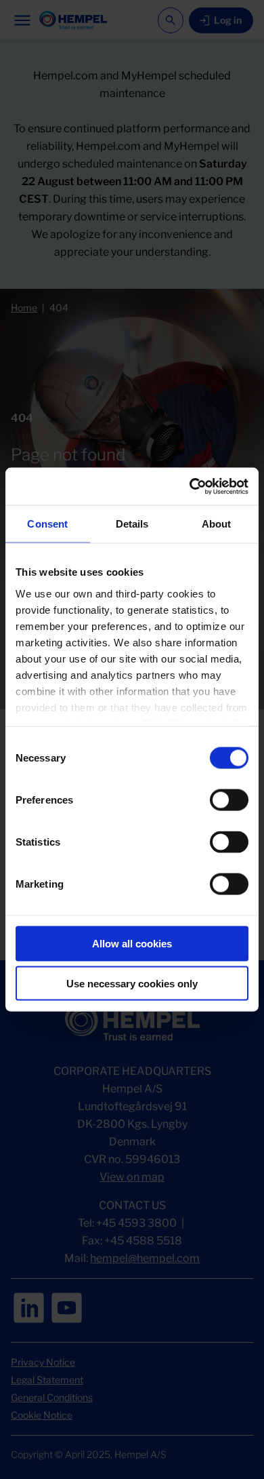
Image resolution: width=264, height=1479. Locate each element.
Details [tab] (132, 524)
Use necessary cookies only (132, 983)
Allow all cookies (132, 943)
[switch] (229, 800)
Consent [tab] (47, 524)
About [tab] (217, 524)
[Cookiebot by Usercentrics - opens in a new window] (189, 486)
